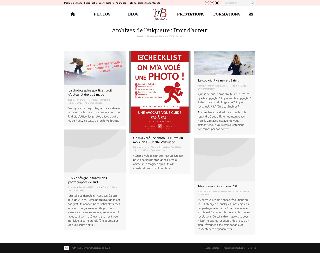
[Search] (252, 3)
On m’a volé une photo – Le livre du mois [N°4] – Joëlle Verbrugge (158, 140)
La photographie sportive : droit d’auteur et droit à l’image (90, 92)
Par (99, 100)
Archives (202, 191)
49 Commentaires (93, 103)
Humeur (202, 85)
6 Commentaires (206, 194)
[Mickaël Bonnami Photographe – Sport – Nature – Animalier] (73, 14)
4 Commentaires (157, 150)
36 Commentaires (207, 88)
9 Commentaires (76, 190)
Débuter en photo (77, 100)
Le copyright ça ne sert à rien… (219, 80)
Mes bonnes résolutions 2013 (218, 186)
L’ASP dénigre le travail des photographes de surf (87, 180)
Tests (153, 147)
